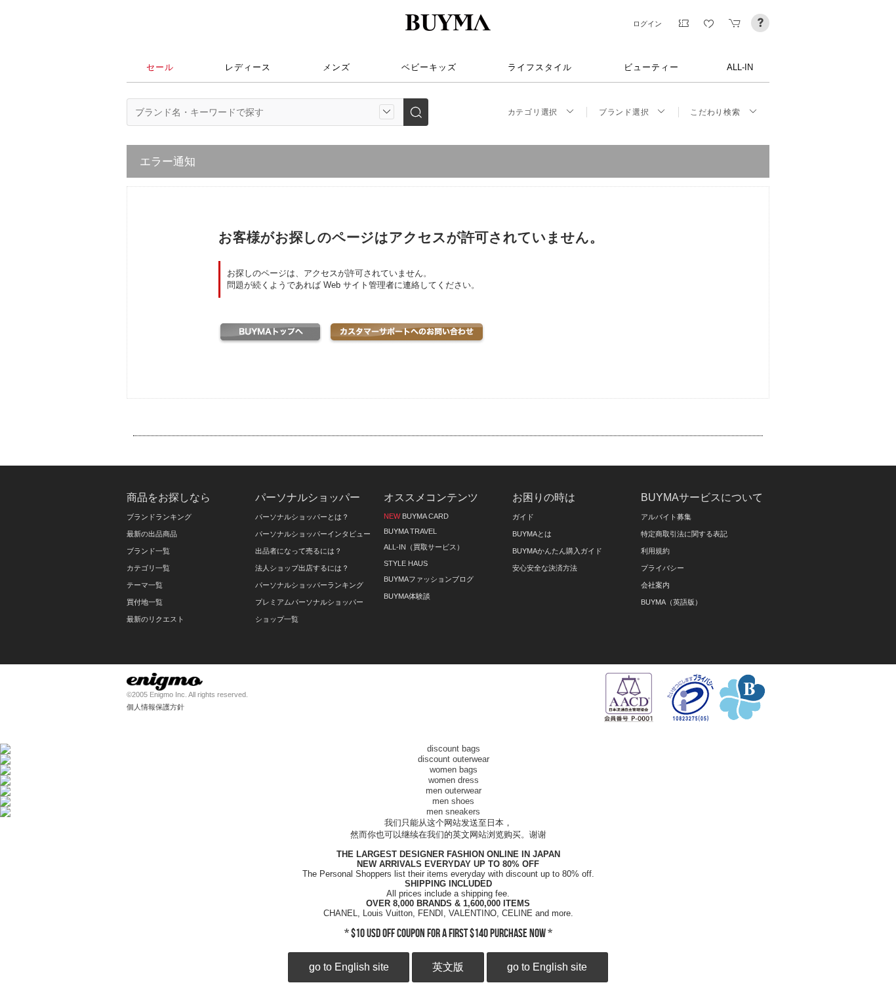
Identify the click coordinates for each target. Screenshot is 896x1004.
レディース (248, 67)
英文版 (448, 967)
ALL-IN (740, 67)
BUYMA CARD (416, 516)
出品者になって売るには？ (298, 551)
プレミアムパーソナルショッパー (309, 602)
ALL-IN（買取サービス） (424, 547)
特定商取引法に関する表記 (684, 534)
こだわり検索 (715, 112)
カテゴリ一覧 (148, 568)
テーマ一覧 (145, 585)
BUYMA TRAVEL (410, 531)
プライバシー (662, 568)
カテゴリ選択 (533, 112)
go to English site (349, 967)
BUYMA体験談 (407, 596)
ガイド (523, 517)
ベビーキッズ (429, 67)
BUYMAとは (532, 534)
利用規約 (655, 551)
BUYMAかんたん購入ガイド (557, 551)
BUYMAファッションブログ (429, 579)
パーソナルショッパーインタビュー (313, 534)
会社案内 (655, 585)
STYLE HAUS (406, 563)
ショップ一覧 (276, 619)
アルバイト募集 (666, 517)
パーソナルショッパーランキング (309, 585)
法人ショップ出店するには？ (302, 568)
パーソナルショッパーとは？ (302, 517)
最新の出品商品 (152, 534)
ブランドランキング (159, 517)
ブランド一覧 (148, 551)
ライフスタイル (540, 67)
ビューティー (651, 67)
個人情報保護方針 (155, 707)
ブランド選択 (624, 112)
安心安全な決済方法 (544, 568)
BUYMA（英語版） (671, 602)
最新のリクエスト (155, 619)
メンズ (336, 67)
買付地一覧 (145, 602)
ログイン (647, 24)
